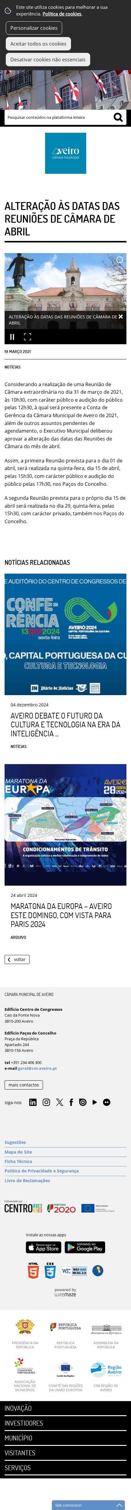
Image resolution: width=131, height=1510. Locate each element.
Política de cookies (62, 14)
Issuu (83, 1103)
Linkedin (33, 1103)
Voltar (20, 959)
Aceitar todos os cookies (38, 43)
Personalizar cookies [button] (34, 28)
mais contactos (24, 1085)
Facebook (71, 1103)
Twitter (59, 1103)
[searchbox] (65, 117)
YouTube (95, 1104)
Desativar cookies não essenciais (48, 59)
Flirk (106, 1103)
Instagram (46, 1103)
